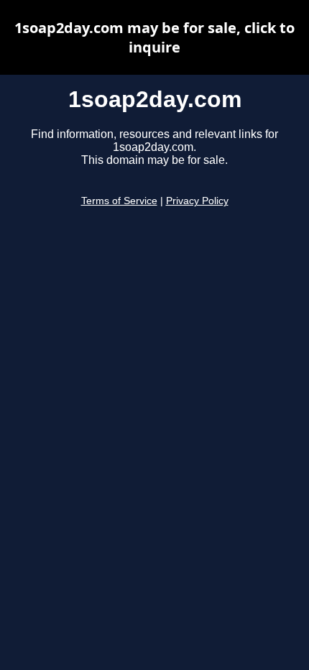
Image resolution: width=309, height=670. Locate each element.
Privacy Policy (197, 201)
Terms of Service (119, 201)
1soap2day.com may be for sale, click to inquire (154, 37)
